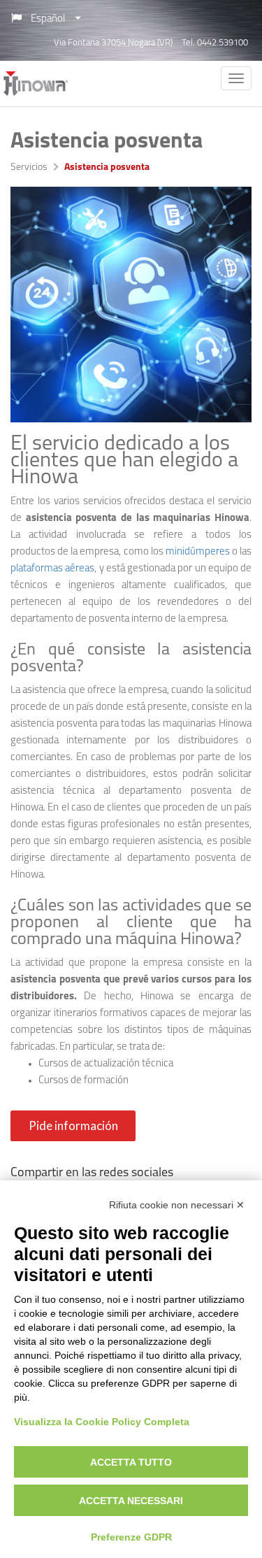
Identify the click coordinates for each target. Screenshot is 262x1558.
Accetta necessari (131, 1500)
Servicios (29, 168)
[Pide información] (74, 1139)
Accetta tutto (131, 1462)
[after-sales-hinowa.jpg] (131, 304)
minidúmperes (198, 552)
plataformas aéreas (52, 569)
